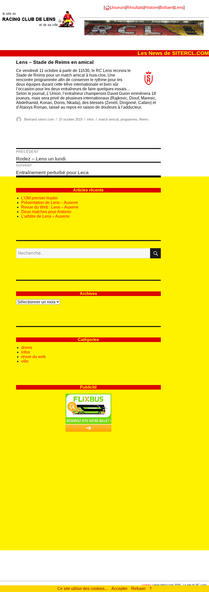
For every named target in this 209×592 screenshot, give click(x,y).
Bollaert (167, 7)
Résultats (134, 7)
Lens (179, 7)
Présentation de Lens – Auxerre (49, 202)
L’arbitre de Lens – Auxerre (45, 216)
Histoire (152, 7)
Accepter (119, 588)
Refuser (138, 588)
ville (25, 361)
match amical (109, 119)
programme (129, 119)
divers (26, 347)
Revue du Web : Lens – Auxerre (50, 207)
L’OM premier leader (39, 198)
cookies (146, 584)
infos (90, 119)
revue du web (33, 356)
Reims (144, 119)
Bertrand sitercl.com (39, 119)
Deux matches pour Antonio (46, 212)
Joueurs (118, 7)
